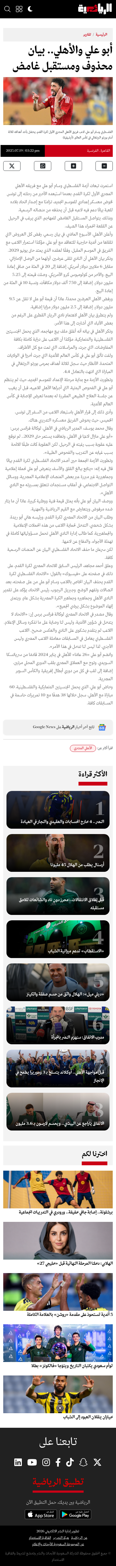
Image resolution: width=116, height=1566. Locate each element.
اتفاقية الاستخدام (40, 1537)
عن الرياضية (79, 1537)
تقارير (87, 34)
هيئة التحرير (61, 1537)
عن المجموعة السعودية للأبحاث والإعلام (58, 1544)
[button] (19, 9)
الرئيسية (101, 34)
